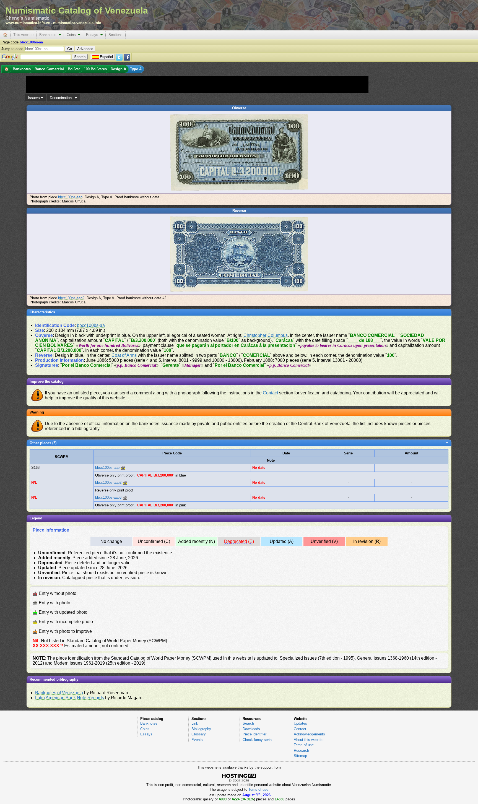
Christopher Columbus (265, 335)
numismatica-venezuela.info (77, 23)
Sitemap (300, 756)
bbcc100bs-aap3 (108, 497)
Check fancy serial (257, 740)
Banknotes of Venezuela (59, 692)
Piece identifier (254, 734)
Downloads (251, 729)
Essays (93, 35)
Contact (270, 393)
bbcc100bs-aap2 (71, 298)
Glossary (198, 734)
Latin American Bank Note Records (69, 697)
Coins (72, 35)
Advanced (85, 49)
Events (197, 740)
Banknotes (49, 35)
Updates (300, 723)
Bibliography (201, 729)
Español (106, 57)
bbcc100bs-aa (91, 325)
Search (248, 723)
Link (194, 723)
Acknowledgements (309, 734)
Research (301, 750)
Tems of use (304, 745)
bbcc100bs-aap (70, 197)
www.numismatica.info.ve (28, 23)
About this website (308, 740)
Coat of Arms (124, 355)
